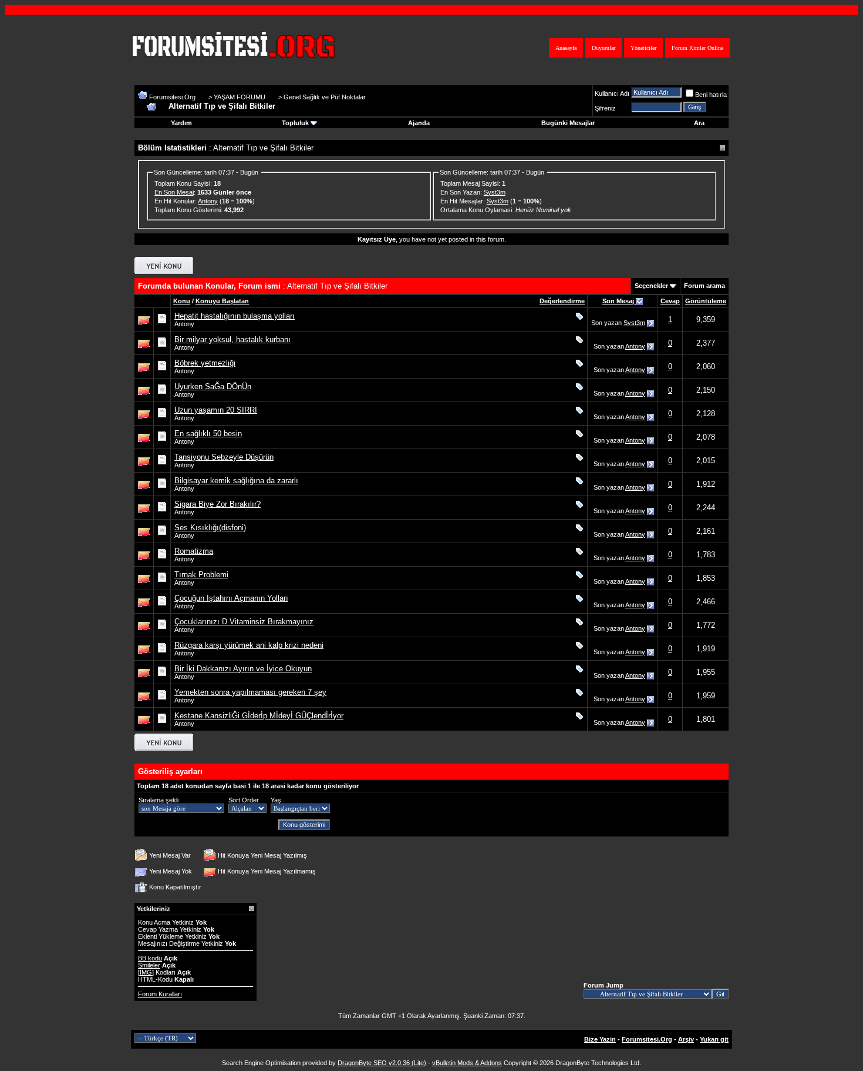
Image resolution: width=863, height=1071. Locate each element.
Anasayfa (566, 48)
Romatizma (193, 551)
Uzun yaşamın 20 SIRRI (215, 410)
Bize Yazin (600, 1039)
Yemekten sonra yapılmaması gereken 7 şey (250, 692)
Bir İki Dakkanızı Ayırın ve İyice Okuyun (243, 668)
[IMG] (146, 972)
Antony (208, 201)
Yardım (181, 122)
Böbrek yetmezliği (204, 363)
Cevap (670, 300)
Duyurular (603, 48)
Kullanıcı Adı (612, 93)
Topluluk (295, 122)
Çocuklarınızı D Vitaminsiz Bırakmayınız (243, 621)
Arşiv (686, 1039)
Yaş (276, 800)
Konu (181, 300)
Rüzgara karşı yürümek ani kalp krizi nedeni (248, 645)
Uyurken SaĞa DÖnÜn (212, 386)
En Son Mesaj (174, 192)
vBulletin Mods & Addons (467, 1062)
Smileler (149, 965)
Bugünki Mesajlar (568, 122)
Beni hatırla (711, 94)
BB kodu (150, 958)
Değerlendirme (562, 300)
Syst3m (494, 192)
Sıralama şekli (158, 800)
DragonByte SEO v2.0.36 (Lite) (382, 1062)
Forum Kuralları (160, 994)
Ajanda (419, 122)
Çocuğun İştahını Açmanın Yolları (231, 598)
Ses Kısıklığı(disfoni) (210, 527)
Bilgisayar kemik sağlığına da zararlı (236, 480)
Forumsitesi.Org (172, 97)
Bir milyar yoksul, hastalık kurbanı (232, 339)
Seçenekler (651, 285)
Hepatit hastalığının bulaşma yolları (234, 316)
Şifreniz (605, 108)
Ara (699, 122)
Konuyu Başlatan (222, 300)
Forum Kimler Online (697, 48)
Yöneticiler (643, 48)
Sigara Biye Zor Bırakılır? (217, 504)
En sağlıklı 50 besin (208, 433)
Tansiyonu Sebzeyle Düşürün (224, 457)
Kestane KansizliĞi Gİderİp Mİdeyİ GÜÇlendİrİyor (258, 715)
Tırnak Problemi (201, 574)
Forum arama (704, 285)
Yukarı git (714, 1039)
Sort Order (243, 800)
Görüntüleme (705, 300)
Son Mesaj (619, 300)
